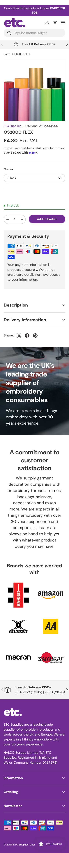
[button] (55, 23)
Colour (8, 169)
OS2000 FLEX (22, 54)
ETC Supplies (12, 126)
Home (7, 54)
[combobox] (34, 33)
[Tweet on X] (19, 336)
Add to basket (47, 219)
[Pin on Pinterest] (35, 336)
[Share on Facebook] (27, 336)
